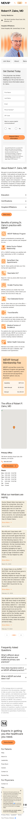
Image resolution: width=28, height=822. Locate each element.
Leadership (4, 760)
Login (19, 3)
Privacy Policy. (8, 156)
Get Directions (8, 466)
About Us (4, 756)
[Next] (21, 635)
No (20, 128)
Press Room (4, 764)
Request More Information (14, 137)
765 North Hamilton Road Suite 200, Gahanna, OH (14, 20)
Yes (9, 128)
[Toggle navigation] (26, 3)
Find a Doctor (8, 742)
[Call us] (15, 3)
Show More (6, 522)
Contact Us (4, 771)
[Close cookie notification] (21, 790)
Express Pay (4, 775)
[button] (14, 427)
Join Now (6, 61)
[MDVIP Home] (5, 2)
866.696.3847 (8, 461)
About (16, 61)
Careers (3, 768)
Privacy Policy (13, 811)
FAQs (2, 753)
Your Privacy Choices (8, 803)
